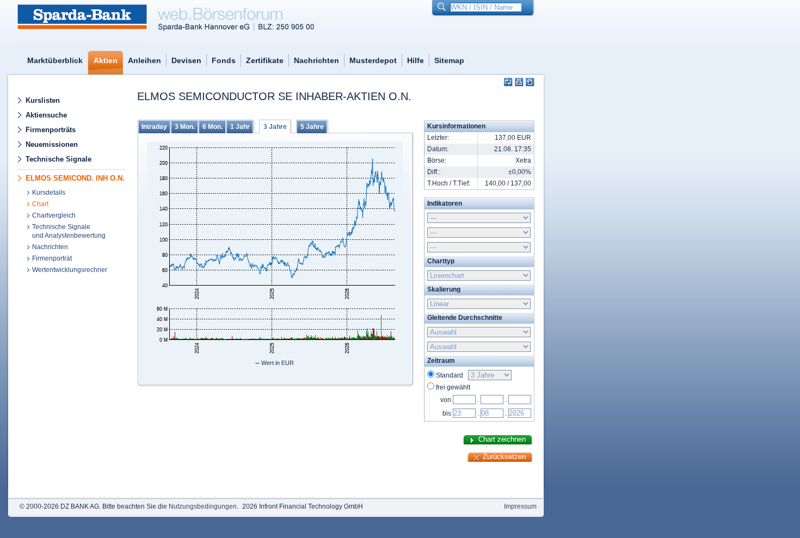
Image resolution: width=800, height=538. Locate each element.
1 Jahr (240, 127)
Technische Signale (58, 159)
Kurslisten (43, 100)
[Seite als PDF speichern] (530, 82)
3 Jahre (275, 127)
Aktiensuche (46, 115)
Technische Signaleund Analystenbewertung (69, 231)
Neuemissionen (52, 144)
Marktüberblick (55, 60)
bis (446, 413)
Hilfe (415, 60)
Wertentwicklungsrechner (69, 270)
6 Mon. (212, 127)
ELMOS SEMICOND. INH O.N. (75, 178)
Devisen (186, 60)
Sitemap (449, 60)
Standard (451, 375)
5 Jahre (312, 127)
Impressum (520, 506)
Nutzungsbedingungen (203, 506)
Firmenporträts (51, 130)
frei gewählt (453, 387)
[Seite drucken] (519, 82)
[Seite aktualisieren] (508, 82)
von (445, 400)
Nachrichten (316, 60)
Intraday (154, 127)
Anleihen (144, 60)
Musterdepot (373, 60)
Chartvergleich (54, 215)
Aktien (106, 60)
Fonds (224, 60)
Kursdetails (48, 192)
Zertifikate (265, 60)
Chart (40, 204)
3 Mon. (185, 127)
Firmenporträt (52, 258)
